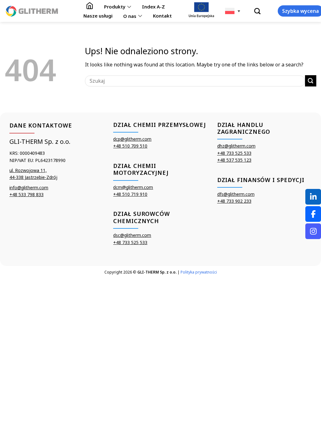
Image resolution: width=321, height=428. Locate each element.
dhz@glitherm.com (236, 146)
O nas (129, 16)
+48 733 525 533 (130, 242)
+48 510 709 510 (130, 146)
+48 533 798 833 (26, 194)
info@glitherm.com (28, 188)
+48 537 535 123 (234, 160)
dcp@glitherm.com (132, 139)
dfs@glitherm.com (236, 194)
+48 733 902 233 (234, 201)
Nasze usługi (98, 15)
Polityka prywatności (199, 272)
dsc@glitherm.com (132, 235)
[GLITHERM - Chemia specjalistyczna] (32, 11)
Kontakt (162, 15)
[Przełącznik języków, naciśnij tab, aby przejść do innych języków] (233, 11)
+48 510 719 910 (130, 194)
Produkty (114, 6)
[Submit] (310, 80)
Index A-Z (153, 6)
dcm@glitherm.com (133, 187)
